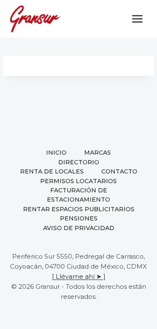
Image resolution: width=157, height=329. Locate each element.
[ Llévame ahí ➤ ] (79, 276)
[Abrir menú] (137, 18)
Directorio (78, 162)
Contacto (119, 171)
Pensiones (79, 218)
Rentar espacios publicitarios (78, 209)
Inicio (56, 152)
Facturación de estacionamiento (78, 195)
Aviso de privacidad (78, 228)
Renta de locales (52, 171)
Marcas (97, 152)
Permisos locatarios (78, 181)
